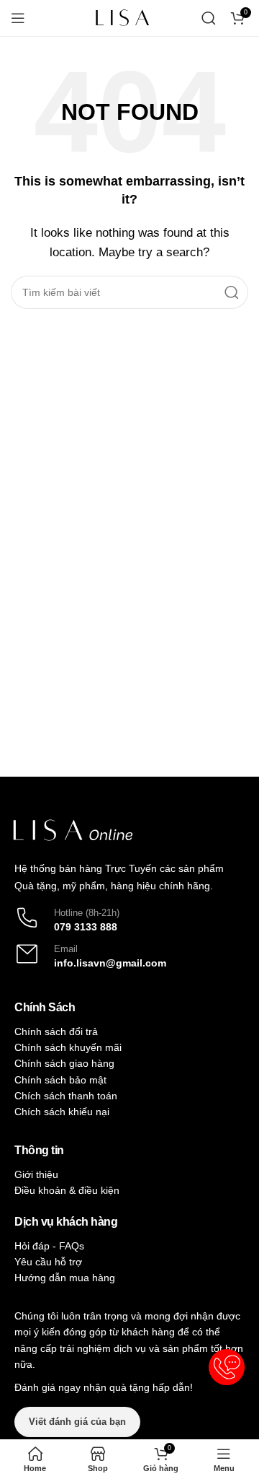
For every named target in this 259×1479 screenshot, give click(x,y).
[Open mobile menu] (18, 18)
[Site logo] (122, 17)
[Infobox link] (129, 917)
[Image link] (72, 829)
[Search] (208, 18)
